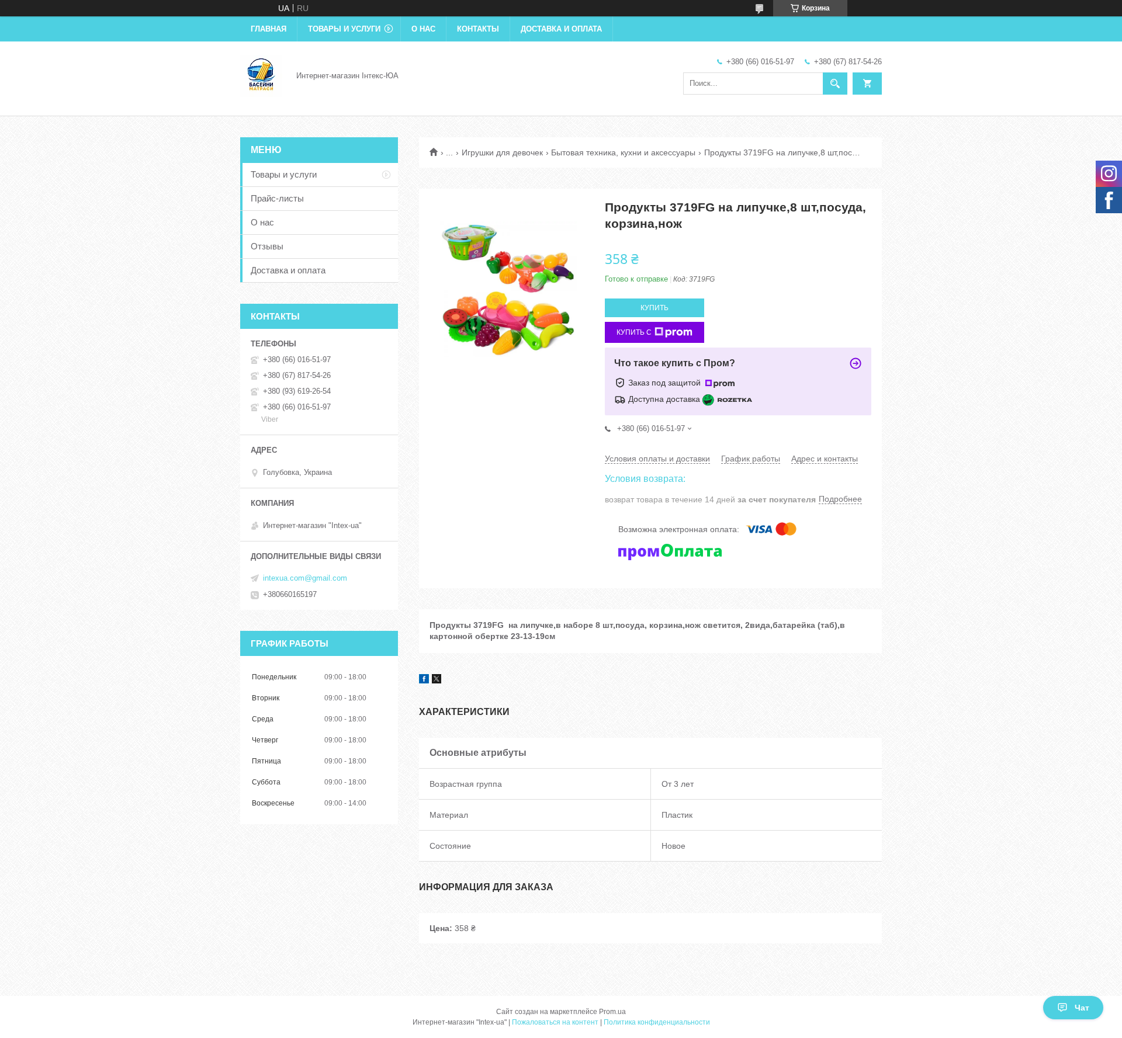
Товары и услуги (344, 29)
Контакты (478, 29)
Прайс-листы (277, 198)
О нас (423, 29)
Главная (268, 29)
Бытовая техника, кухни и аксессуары (623, 152)
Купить (654, 308)
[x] (436, 680)
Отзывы (267, 246)
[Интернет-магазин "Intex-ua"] (261, 74)
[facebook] (424, 680)
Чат (1082, 1007)
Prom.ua (612, 1012)
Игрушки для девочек (502, 152)
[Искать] (835, 83)
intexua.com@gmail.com (305, 578)
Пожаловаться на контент (555, 1022)
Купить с (634, 332)
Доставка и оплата (561, 29)
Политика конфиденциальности (657, 1022)
